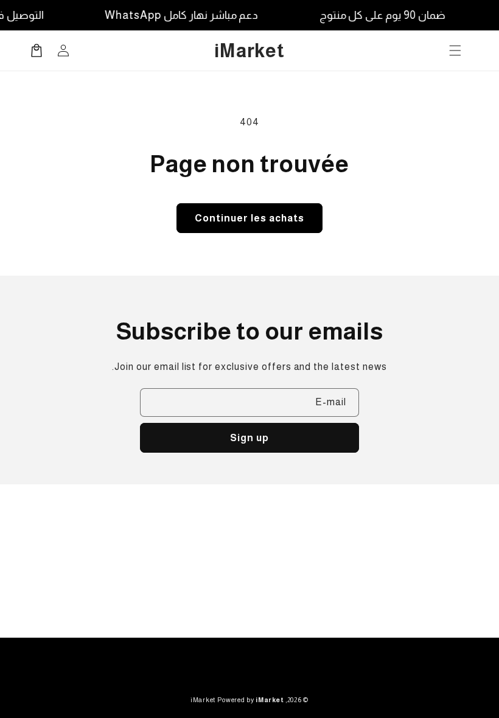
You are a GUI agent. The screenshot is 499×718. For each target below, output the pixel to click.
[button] (455, 50)
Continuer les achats (249, 218)
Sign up (249, 438)
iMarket (202, 699)
